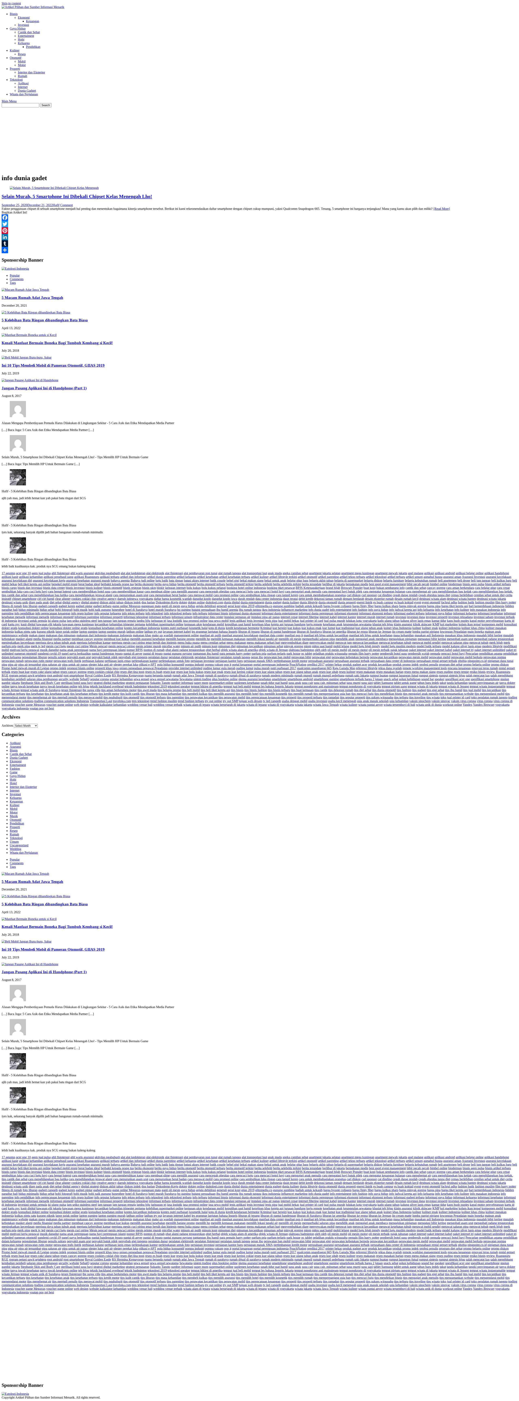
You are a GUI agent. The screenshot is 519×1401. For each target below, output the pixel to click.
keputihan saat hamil (238, 624)
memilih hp (203, 639)
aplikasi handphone (496, 573)
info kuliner (461, 609)
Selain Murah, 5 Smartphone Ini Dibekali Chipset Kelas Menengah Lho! (77, 196)
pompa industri (194, 664)
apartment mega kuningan (357, 573)
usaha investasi (317, 701)
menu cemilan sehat (213, 642)
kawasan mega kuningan (78, 624)
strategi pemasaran (137, 682)
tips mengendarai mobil (489, 693)
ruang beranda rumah (158, 675)
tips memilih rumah (300, 693)
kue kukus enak (311, 628)
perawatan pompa (494, 657)
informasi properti (111, 617)
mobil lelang (341, 646)
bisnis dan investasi (30, 587)
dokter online (196, 602)
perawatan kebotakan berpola (350, 657)
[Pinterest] (259, 230)
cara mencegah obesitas (214, 591)
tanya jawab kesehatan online (58, 686)
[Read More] (441, 208)
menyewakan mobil (322, 642)
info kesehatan (444, 609)
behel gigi (232, 580)
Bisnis (14, 14)
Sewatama (186, 679)
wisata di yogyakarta (281, 704)
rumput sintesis (428, 675)
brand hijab (333, 587)
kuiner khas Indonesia (398, 628)
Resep (22, 54)
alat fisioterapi (174, 573)
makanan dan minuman (61, 635)
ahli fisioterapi (60, 573)
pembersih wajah (418, 653)
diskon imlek (132, 602)
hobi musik (80, 609)
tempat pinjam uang (394, 686)
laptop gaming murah (111, 631)
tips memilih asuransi (221, 693)
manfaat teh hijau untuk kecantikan (326, 635)
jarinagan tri (158, 620)
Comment (66, 205)
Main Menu (9, 101)
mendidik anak (345, 639)
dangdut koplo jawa (224, 598)
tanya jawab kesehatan (24, 686)
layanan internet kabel (177, 631)
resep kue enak (213, 672)
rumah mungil (303, 675)
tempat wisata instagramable (488, 686)
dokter (183, 602)
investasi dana (416, 617)
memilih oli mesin (290, 639)
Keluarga (24, 43)
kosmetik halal (198, 628)
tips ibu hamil (453, 690)
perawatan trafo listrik (67, 661)
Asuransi (15, 746)
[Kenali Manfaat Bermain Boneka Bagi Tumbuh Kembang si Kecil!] (29, 335)
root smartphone (73, 675)
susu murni (353, 682)
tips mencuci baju (362, 693)
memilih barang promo (180, 639)
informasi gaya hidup (438, 613)
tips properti (288, 697)
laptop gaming (88, 631)
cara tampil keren (287, 595)
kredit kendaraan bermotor (243, 628)
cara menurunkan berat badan (168, 595)
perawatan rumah (13, 661)
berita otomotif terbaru (211, 584)
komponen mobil (492, 624)
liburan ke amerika (334, 631)
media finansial (43, 639)
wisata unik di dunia (429, 704)
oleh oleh (321, 650)
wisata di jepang (256, 704)
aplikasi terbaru (109, 577)
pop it (227, 664)
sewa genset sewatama (164, 679)
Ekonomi (24, 17)
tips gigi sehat (435, 690)
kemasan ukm (193, 624)
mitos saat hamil (322, 646)
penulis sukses (57, 657)
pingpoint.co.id (477, 661)
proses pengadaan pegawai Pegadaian (143, 668)
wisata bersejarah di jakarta (228, 704)
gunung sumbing (284, 606)
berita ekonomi (144, 584)
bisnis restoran (132, 587)
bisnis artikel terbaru (498, 584)
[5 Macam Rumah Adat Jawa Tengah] (25, 289)
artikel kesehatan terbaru (234, 577)
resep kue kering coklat (239, 672)
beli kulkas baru (501, 580)
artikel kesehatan (207, 577)
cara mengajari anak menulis (303, 591)
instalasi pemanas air (237, 617)
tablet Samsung (383, 682)
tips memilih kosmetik (273, 693)
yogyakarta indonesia (15, 708)
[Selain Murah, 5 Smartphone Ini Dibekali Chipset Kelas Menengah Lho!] (54, 188)
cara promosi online (226, 595)
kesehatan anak (332, 624)
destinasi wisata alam (432, 598)
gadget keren (67, 606)
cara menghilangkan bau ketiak (452, 591)
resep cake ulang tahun (45, 672)
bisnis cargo (9, 587)
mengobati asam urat (460, 639)
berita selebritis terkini (287, 584)
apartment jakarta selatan (324, 573)
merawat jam (343, 642)
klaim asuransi (403, 624)
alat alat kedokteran (133, 573)
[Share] (259, 250)
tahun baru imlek (428, 682)
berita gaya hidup (165, 584)
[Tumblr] (259, 243)
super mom (201, 682)
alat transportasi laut (254, 573)
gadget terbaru (102, 606)
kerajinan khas (261, 624)
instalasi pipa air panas (265, 617)
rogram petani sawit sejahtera (27, 675)
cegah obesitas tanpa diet (434, 595)
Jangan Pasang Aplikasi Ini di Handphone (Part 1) (44, 388)
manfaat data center (271, 635)
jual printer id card (311, 620)
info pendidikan (24, 613)
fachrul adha (449, 602)
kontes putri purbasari (174, 628)
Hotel (13, 783)
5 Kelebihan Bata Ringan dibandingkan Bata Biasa (45, 320)
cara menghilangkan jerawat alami (90, 595)
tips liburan (147, 693)
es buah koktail (403, 602)
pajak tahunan (399, 650)
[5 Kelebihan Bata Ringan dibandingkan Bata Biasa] (36, 312)
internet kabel (328, 617)
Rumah (22, 76)
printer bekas (333, 664)
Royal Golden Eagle (98, 675)
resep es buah (153, 672)
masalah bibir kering (489, 635)
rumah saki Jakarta (357, 675)
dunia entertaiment (252, 602)
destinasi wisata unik (15, 602)
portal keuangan (242, 664)
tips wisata (433, 697)
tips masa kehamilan (168, 693)
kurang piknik (46, 631)
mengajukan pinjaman (403, 639)
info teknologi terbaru (178, 613)
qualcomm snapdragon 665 (314, 668)
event (417, 602)
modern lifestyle (492, 646)
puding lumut (244, 668)
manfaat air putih (210, 635)
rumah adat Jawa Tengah (188, 675)
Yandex (467, 704)
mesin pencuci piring (121, 646)
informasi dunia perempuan (316, 613)
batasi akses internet (196, 580)
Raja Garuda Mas (343, 668)
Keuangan (32, 21)
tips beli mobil (191, 690)
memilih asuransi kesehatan (147, 639)
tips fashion (404, 690)
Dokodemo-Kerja (167, 602)
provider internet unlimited (185, 668)
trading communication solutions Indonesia (61, 701)
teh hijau (83, 686)
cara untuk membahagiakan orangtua (322, 595)
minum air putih (191, 646)
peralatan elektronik (181, 657)
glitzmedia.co (263, 606)
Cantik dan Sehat (29, 32)
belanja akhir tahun (321, 580)
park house (293, 653)
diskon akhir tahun (111, 602)
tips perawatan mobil (232, 697)
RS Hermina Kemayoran (128, 675)
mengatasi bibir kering (432, 639)
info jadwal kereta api (403, 609)
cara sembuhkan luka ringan (257, 595)
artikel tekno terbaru (352, 577)
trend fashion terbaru (191, 701)
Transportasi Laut (101, 701)
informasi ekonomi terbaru (376, 613)
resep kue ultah (328, 672)
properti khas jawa (107, 668)
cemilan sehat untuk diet (489, 595)
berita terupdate (312, 584)
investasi (400, 617)
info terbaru (199, 613)
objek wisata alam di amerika (239, 650)
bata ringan (176, 580)
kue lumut (328, 628)
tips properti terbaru (309, 697)
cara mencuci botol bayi (269, 591)
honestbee (118, 609)
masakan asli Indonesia (429, 635)
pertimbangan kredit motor (290, 661)
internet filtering (308, 617)
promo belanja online (476, 664)
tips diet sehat (362, 690)
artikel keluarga (186, 577)
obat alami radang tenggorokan (185, 650)
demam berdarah (353, 598)
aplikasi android (445, 573)
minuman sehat (273, 646)
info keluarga (425, 609)
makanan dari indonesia (91, 635)
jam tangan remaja (124, 620)
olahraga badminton (301, 650)
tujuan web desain (250, 701)
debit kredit (306, 598)
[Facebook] (259, 217)
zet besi (49, 708)
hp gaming (184, 609)
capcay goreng (436, 587)
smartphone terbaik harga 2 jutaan (361, 679)
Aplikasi (23, 83)
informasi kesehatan (490, 613)
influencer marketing (294, 609)
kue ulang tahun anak (369, 628)
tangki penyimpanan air (484, 682)
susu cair (307, 682)
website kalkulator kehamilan (108, 704)
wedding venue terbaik (167, 704)
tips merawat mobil (90, 697)
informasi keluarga (465, 613)
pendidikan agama (490, 653)
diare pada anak (39, 602)
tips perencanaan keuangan (263, 697)
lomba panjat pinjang (425, 631)
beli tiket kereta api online (34, 584)
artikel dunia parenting (161, 577)
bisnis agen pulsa (473, 584)
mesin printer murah (148, 646)
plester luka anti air (101, 664)
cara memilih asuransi (184, 591)
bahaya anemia (120, 580)
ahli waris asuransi (82, 573)
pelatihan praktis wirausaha (330, 653)
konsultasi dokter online (33, 628)
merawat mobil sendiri (426, 642)
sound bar (427, 679)
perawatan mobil (439, 657)
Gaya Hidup (18, 28)
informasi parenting (86, 617)
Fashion (15, 768)
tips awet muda (147, 690)
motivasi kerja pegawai (24, 650)
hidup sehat (47, 609)
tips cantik (320, 690)
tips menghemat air (39, 697)
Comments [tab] (17, 279)
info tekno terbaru (133, 613)
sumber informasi (182, 682)
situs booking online (225, 679)
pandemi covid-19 (49, 653)
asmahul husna (433, 577)
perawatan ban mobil (277, 657)
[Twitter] (259, 224)
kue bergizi (279, 628)
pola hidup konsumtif (170, 664)
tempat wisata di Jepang (454, 686)
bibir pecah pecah (418, 584)
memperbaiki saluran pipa (318, 639)
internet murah (366, 617)
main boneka (476, 631)
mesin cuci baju (56, 646)
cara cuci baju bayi (35, 591)
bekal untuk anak (275, 580)
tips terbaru (401, 697)
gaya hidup (188, 606)
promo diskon (500, 664)
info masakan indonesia (485, 609)
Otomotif (15, 57)
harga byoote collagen (337, 606)
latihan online (135, 631)
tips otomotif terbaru (153, 697)
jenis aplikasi (237, 620)
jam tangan (105, 620)
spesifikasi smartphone (485, 679)
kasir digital (28, 624)
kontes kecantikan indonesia (142, 628)
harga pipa (434, 606)
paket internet (417, 650)
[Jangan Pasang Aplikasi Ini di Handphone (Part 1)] (30, 380)
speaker (439, 679)
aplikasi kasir (10, 577)
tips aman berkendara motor (119, 690)
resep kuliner (347, 672)
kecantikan (101, 624)
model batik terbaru (429, 646)
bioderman (455, 584)
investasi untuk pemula (32, 620)
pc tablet (306, 653)
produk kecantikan (380, 664)
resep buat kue (20, 672)
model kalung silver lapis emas (461, 646)
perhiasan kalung (93, 661)
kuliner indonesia (450, 628)
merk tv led (38, 646)
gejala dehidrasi (206, 606)
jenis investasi (255, 620)
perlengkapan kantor (145, 661)
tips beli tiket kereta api (215, 690)
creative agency (107, 598)
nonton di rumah (154, 650)
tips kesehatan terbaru (84, 693)
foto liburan (30, 606)
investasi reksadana (460, 617)
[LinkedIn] (259, 237)
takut (443, 682)
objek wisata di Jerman (273, 650)
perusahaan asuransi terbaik (352, 661)
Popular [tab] (15, 275)
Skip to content (11, 3)
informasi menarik (37, 617)
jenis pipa (271, 620)
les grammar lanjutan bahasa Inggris (214, 631)
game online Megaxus (126, 606)
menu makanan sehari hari (263, 642)
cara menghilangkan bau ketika (48, 595)
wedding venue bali (139, 704)
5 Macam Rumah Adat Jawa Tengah (32, 297)
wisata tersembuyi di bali (399, 704)
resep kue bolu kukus (189, 672)
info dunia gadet (318, 609)
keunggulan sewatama (357, 624)
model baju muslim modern (398, 646)
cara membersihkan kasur (127, 591)
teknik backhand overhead (107, 686)
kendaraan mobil (213, 624)
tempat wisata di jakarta (423, 686)
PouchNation (298, 664)
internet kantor (347, 617)
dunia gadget (273, 602)
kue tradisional (345, 628)
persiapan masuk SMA (258, 661)
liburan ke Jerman (380, 631)
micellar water (171, 646)
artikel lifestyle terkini (283, 577)
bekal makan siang (252, 580)
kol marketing (449, 624)
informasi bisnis (218, 613)
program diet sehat (450, 664)
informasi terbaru (160, 617)
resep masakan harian (389, 672)
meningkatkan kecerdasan (18, 642)
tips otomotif (131, 697)
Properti (15, 68)
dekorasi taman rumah (328, 598)
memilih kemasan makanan (228, 639)
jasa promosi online (195, 620)
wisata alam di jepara (196, 704)
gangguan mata (151, 606)
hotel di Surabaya (136, 609)
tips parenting (175, 697)
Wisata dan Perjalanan (24, 94)
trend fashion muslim (163, 701)
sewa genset (141, 679)
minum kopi (209, 646)
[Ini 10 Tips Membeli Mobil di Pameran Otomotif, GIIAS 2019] (26, 357)
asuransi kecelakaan (498, 577)
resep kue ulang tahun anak (300, 672)
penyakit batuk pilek (105, 657)
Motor (22, 65)
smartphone (279, 679)
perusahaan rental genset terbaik (436, 661)
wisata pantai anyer (370, 704)
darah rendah (246, 598)
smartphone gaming (326, 679)
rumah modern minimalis (278, 675)
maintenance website (15, 635)
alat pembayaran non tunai (200, 573)
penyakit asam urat (79, 657)
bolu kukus (194, 587)
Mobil (22, 61)
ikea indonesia (271, 609)
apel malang (415, 573)
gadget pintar (84, 606)
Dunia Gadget (27, 90)
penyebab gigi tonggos (132, 657)
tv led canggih (272, 701)
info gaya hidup (378, 609)
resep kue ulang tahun (268, 672)
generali (222, 606)
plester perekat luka (126, 664)
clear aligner (63, 598)
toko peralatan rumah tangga (489, 697)
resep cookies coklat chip (103, 672)
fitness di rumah (12, 606)
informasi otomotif (62, 617)
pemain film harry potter (363, 653)
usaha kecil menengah (342, 701)
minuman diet (227, 646)
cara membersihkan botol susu (91, 591)
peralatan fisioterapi (207, 657)
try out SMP (230, 701)
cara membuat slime (157, 591)
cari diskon (354, 595)
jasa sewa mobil (218, 620)
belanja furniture (393, 580)
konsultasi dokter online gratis (68, 628)
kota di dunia (216, 628)
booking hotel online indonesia (246, 587)
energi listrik (364, 602)
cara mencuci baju (241, 591)
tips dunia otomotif (384, 690)
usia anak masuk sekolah (373, 701)
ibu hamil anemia (227, 609)
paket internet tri (463, 650)
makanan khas (142, 635)
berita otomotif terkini (240, 584)
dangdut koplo (202, 598)
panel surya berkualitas (76, 653)
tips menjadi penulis (64, 697)
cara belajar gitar (485, 587)
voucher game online (59, 704)
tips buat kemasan (302, 690)
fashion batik (466, 602)
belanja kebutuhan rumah (421, 580)
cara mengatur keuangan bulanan (384, 591)
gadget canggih (48, 606)
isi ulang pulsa (57, 620)
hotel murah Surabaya (162, 609)
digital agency (71, 602)
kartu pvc (14, 624)
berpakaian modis (357, 584)
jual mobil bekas (288, 620)
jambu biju (143, 620)
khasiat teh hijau (382, 624)
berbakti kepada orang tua (117, 584)
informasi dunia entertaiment (280, 613)
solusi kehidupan (409, 679)
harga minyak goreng (412, 606)
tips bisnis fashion (255, 690)
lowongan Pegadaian (453, 631)
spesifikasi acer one (457, 679)
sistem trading (202, 679)
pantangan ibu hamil (206, 653)
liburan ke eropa (357, 631)
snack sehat (391, 679)
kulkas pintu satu (25, 631)
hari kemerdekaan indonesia (486, 606)
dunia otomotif (327, 602)
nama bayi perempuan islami (107, 650)
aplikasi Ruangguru (86, 577)
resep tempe (461, 672)
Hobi (21, 39)
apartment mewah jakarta (391, 573)
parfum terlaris (276, 653)
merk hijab (496, 642)
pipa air (12, 664)
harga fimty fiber (363, 606)
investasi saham (483, 617)
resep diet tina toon (132, 672)
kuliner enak (430, 628)
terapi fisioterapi (71, 690)
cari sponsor (369, 595)
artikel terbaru (396, 577)
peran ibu (257, 657)
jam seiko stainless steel (82, 620)
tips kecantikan (491, 690)
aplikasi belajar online (470, 573)
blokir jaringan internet (171, 587)
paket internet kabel (439, 650)
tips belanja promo (169, 690)
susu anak (294, 682)
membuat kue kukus (116, 639)
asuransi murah (100, 580)
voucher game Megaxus (30, 704)
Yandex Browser (483, 704)
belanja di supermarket (348, 580)
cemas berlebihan (462, 595)
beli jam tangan (480, 580)
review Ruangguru (498, 672)
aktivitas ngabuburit (107, 573)
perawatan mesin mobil (413, 657)
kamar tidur (439, 620)
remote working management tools (425, 668)
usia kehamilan (399, 701)
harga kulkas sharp (386, 606)
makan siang (37, 635)
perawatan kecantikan (384, 657)
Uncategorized (19, 845)
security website (69, 679)
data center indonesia (268, 598)
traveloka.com (122, 701)
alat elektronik (155, 573)
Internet (23, 87)
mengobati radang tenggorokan (494, 639)
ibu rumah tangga (250, 609)
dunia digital (232, 602)
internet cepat (289, 617)
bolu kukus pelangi (214, 587)
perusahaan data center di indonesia (393, 661)
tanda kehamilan (457, 682)
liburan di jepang (249, 631)
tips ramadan (331, 697)
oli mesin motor (358, 650)
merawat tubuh (478, 642)
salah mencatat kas (478, 675)
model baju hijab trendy (365, 646)
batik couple (218, 580)
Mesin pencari (98, 646)
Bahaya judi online (143, 580)
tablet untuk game (405, 682)
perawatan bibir (301, 657)
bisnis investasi (75, 587)
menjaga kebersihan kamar (94, 642)
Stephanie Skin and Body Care (40, 682)
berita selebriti (263, 584)
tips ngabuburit (112, 697)
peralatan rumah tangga (235, 657)
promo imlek (58, 668)
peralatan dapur (158, 657)
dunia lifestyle (309, 602)
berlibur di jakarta (333, 584)
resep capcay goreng (73, 672)
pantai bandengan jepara (107, 653)
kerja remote (314, 624)
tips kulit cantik (130, 693)
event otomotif (431, 602)
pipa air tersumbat (29, 664)
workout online (452, 704)
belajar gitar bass (297, 580)
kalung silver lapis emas (415, 620)
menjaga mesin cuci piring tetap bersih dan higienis (144, 642)
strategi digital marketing (109, 682)
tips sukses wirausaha (379, 697)
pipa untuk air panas (75, 664)
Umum (14, 841)
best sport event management (387, 584)
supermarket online (221, 682)
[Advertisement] (259, 137)
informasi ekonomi (346, 613)
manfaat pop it (294, 635)
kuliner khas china (473, 628)
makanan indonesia (119, 635)
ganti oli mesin (171, 606)
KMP (435, 624)
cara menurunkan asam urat (130, 595)
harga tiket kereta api (454, 606)
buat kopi (369, 587)
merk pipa (23, 646)
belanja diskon (373, 580)
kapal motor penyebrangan (487, 620)
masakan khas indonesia (460, 635)
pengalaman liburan (34, 657)
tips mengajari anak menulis (421, 693)
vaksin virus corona (463, 701)
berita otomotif (186, 584)
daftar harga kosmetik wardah (173, 598)
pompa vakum (214, 664)
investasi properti (436, 617)
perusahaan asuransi (321, 661)
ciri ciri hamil (45, 598)
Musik (14, 816)
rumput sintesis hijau (452, 675)
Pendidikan (33, 46)
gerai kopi (234, 606)
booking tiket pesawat (281, 587)
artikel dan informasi (133, 577)
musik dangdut (49, 650)
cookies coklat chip (83, 598)
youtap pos (37, 708)
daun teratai (290, 598)
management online (186, 635)
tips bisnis (237, 690)
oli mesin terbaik (379, 650)
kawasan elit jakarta (48, 624)
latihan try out (153, 631)
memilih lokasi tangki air (262, 639)
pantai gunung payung (177, 653)
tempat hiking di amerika (207, 686)
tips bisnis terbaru (279, 690)
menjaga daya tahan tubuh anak (55, 642)
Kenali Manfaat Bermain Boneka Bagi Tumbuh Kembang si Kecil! (57, 343)
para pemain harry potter (235, 653)
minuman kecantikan (249, 646)
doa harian (148, 602)
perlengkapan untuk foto (174, 661)
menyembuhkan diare (295, 642)
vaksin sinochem (420, 701)
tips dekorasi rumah (340, 690)
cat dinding (385, 595)
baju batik (161, 580)
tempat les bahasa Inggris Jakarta (273, 686)
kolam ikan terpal (470, 624)
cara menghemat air (418, 591)
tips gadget (419, 690)
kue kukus (294, 628)
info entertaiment (340, 609)
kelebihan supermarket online (164, 624)
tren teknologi (140, 701)
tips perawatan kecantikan (201, 697)
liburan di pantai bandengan (278, 631)
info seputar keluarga (107, 613)
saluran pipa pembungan (42, 679)
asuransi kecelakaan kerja (49, 580)
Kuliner (14, 50)
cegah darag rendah (405, 595)
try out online (213, 701)
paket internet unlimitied (489, 650)
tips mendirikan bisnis (388, 693)
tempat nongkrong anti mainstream (316, 686)
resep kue (169, 672)
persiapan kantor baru (229, 661)
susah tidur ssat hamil (274, 682)
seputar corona (99, 679)
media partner (62, 639)
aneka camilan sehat (295, 573)
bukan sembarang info (390, 587)
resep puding (444, 672)
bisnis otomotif (112, 587)
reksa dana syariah (390, 668)
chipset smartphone (24, 598)
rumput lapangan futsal (403, 675)
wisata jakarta (303, 704)
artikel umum (414, 577)
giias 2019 (247, 606)
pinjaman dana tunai (500, 661)
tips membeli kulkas (194, 693)
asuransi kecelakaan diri (17, 580)
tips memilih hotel (247, 693)
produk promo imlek (405, 664)
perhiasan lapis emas (118, 661)
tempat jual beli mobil (237, 686)
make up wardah (162, 635)
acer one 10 (23, 573)
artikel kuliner (260, 577)
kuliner (416, 628)
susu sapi (367, 682)
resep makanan (365, 672)
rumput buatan (379, 675)
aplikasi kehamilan (31, 577)
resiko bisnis (478, 672)
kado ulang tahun (388, 620)
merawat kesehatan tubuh (395, 642)
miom (307, 646)
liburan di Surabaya (309, 631)
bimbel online (438, 584)
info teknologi (154, 613)
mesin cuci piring (78, 646)
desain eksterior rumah (379, 598)
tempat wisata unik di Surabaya (40, 690)
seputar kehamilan (121, 679)
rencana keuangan (459, 668)
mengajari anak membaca (371, 639)
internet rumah (385, 617)
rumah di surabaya (217, 675)
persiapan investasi (202, 661)
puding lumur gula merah (219, 668)
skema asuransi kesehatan (254, 679)
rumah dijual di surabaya (245, 675)
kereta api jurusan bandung (288, 624)
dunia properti (347, 602)
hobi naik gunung (99, 609)
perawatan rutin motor (39, 661)
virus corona (485, 701)
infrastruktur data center (208, 617)
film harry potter (505, 602)
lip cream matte (402, 631)
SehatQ (84, 679)
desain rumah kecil (406, 598)
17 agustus (8, 573)
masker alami (24, 639)
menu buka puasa (188, 642)
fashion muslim (484, 602)
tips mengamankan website (456, 693)
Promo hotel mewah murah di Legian (25, 668)
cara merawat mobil (200, 595)
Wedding (15, 849)
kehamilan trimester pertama (127, 624)
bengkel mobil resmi (64, 584)
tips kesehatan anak (57, 693)
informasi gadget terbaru (409, 613)
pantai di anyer (132, 653)
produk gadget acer (355, 664)
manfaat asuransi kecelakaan (240, 635)
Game (13, 772)
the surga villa (91, 690)
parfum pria (259, 653)
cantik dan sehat (415, 587)
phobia (462, 661)
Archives (7, 725)
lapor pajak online (67, 631)
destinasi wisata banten (461, 598)
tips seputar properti (352, 697)
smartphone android (300, 679)
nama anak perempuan (74, 650)
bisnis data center (54, 587)
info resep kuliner (82, 613)
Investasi (23, 25)
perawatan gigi (321, 657)
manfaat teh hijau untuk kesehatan (370, 635)
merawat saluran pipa (455, 642)
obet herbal (213, 650)
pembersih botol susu (393, 653)
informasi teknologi (135, 617)
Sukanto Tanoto (160, 682)
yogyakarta (502, 704)
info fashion (359, 609)
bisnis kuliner (94, 587)
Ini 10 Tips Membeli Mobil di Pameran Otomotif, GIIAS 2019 (53, 365)
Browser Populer (352, 587)
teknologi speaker (179, 686)
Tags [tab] (13, 283)
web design (81, 704)
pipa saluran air (51, 664)
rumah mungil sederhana (328, 675)
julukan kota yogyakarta (361, 620)
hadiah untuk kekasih (309, 606)
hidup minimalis (28, 609)
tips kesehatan (35, 693)
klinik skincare (422, 624)
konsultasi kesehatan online (105, 628)
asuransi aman (452, 577)
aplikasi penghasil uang (58, 577)
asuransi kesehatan (78, 580)
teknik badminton (135, 686)
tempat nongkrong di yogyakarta (360, 686)
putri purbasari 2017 (283, 668)
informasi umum (182, 617)
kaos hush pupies (458, 620)
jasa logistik (174, 620)
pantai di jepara (153, 653)
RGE (5, 675)
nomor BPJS (135, 650)
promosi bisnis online (80, 668)
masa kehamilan (403, 635)
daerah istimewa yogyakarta (135, 598)
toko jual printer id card (455, 697)
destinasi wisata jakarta (491, 598)
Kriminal (266, 628)
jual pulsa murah (334, 620)
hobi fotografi (64, 609)
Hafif (56, 205)
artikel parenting (328, 577)
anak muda (275, 573)
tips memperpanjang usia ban (332, 693)
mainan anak (493, 631)
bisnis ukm (149, 587)
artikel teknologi (376, 577)
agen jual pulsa (41, 573)
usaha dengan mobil (294, 701)
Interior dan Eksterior (31, 72)
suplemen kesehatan (247, 682)
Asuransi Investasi (473, 577)
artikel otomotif (307, 577)
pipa (4, 664)
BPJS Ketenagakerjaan (310, 587)
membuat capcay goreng (87, 639)
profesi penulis (428, 664)
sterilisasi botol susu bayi (77, 682)
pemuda (435, 653)
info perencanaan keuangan (52, 613)
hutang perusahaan (204, 609)
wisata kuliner (348, 704)
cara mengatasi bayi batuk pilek (342, 591)
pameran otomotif (25, 653)
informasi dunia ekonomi (245, 613)
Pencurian (471, 653)
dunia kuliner (290, 602)
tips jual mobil (472, 690)
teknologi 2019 (157, 686)
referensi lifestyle (366, 668)
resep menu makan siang (420, 672)
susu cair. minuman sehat (330, 682)
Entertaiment (26, 36)
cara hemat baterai (59, 591)
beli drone (463, 580)
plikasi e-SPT (147, 664)
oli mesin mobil (337, 650)
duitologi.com (214, 602)
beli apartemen (447, 580)
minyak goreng (293, 646)
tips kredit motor (109, 693)
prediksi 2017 (316, 664)
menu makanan (236, 642)
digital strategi (90, 602)
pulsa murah (262, 668)
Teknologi (16, 79)
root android (55, 675)
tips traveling (417, 697)
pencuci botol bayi (453, 653)
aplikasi (429, 573)
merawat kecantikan (365, 642)
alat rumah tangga (229, 573)
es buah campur (383, 602)
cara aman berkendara (460, 587)
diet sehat (56, 602)
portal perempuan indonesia (271, 664)
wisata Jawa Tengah (326, 704)
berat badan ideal (89, 584)
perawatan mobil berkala (467, 657)
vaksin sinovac (440, 701)
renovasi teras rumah (485, 668)
